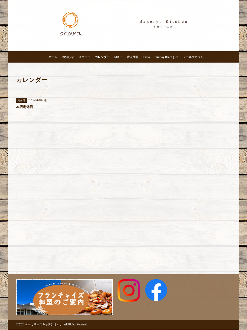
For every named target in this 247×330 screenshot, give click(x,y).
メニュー (84, 57)
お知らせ (68, 57)
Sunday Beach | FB (166, 57)
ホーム (53, 57)
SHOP (118, 57)
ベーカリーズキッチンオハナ (43, 324)
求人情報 (132, 57)
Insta (146, 57)
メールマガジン (193, 57)
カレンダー (102, 57)
